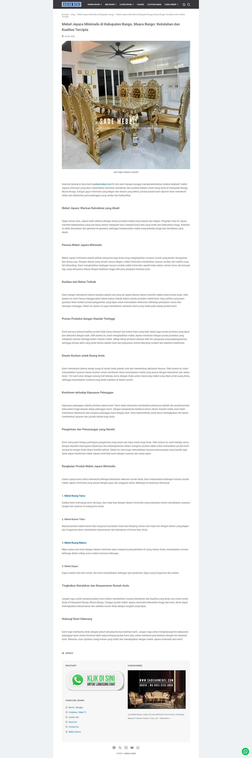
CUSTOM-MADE (154, 4)
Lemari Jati (74, 717)
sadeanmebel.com (102, 184)
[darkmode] (184, 4)
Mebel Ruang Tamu (74, 495)
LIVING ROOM (126, 4)
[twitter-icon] (120, 747)
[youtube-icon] (132, 747)
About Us (73, 722)
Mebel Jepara (75, 732)
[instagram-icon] (126, 747)
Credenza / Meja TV (77, 712)
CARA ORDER (170, 4)
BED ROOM (109, 4)
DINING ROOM (94, 4)
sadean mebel (130, 753)
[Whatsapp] (245, 751)
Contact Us (74, 727)
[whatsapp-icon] (138, 747)
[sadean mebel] (71, 4)
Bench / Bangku (76, 707)
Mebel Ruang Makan (75, 542)
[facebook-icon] (114, 747)
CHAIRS (140, 4)
